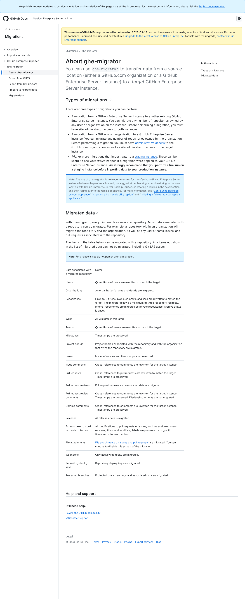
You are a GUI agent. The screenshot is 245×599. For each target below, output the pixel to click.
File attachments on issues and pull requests (122, 442)
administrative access (150, 143)
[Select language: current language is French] (239, 18)
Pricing (128, 541)
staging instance (146, 156)
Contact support (78, 518)
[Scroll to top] (237, 591)
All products (14, 29)
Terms (95, 541)
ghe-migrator (89, 50)
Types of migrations (86, 99)
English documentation (212, 6)
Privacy (106, 541)
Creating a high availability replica (113, 194)
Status (117, 541)
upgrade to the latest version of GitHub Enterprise (154, 36)
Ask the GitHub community (84, 512)
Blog (158, 541)
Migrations (14, 36)
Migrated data (80, 213)
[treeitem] (30, 49)
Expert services (144, 541)
